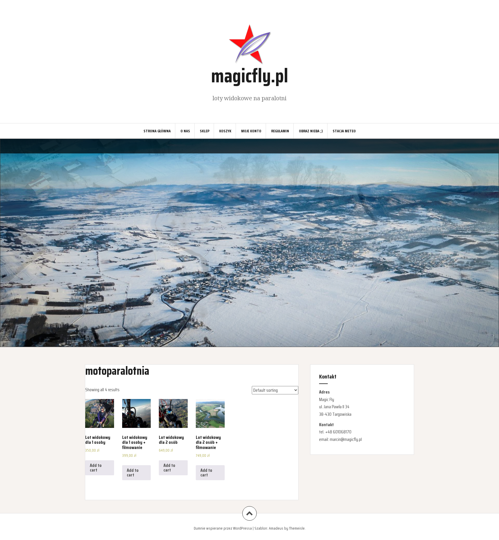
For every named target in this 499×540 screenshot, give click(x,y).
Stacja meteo (344, 131)
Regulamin (280, 131)
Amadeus (276, 528)
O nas (185, 131)
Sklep (204, 131)
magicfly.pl (249, 75)
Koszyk (225, 131)
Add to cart (96, 468)
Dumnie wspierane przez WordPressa (223, 528)
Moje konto (251, 131)
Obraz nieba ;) (311, 131)
